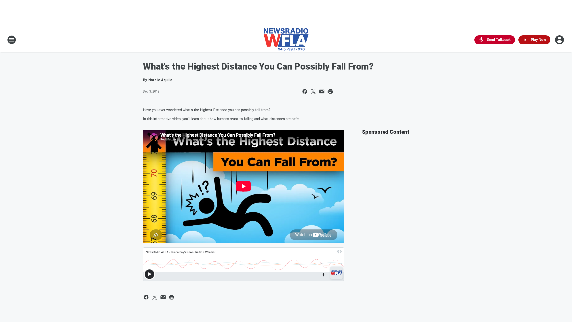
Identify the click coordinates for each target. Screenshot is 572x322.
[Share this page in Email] (322, 91)
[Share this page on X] (313, 91)
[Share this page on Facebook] (305, 91)
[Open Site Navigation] (11, 39)
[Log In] (560, 39)
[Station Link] (286, 39)
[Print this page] (330, 91)
